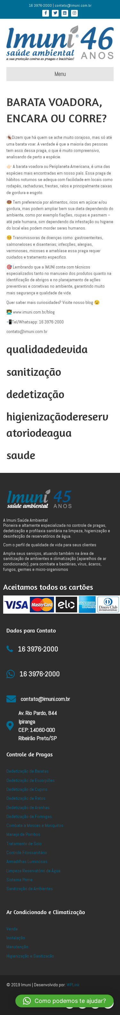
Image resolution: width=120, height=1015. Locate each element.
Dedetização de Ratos (25, 798)
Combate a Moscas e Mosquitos (34, 825)
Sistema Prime (19, 879)
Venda (12, 929)
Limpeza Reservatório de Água (33, 871)
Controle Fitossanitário (26, 852)
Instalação (15, 938)
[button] (64, 1001)
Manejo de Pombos (23, 834)
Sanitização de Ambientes (29, 888)
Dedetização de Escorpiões (30, 780)
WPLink (73, 985)
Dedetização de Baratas (27, 771)
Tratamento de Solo (24, 843)
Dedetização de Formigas (29, 816)
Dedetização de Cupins (26, 789)
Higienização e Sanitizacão (30, 956)
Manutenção (17, 947)
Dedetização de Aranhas (28, 807)
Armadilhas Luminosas (26, 861)
